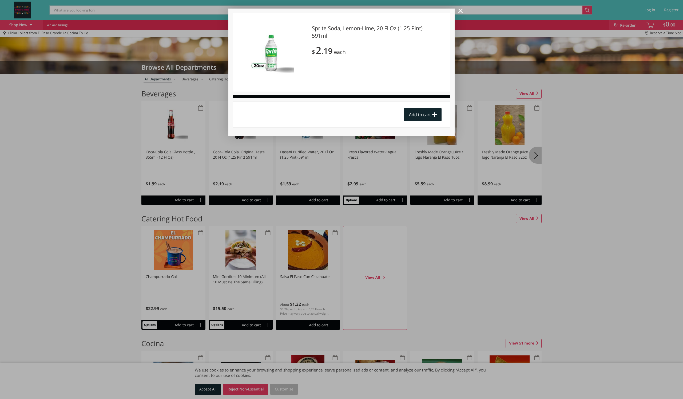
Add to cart (420, 115)
